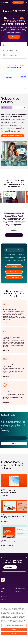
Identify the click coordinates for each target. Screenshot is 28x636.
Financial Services (6, 107)
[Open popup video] (14, 197)
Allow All (14, 633)
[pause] (25, 89)
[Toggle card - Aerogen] (10, 83)
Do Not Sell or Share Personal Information (14, 625)
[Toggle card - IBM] (25, 83)
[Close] (26, 604)
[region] (14, 619)
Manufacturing (17, 107)
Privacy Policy (18, 622)
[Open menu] (26, 2)
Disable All (14, 629)
